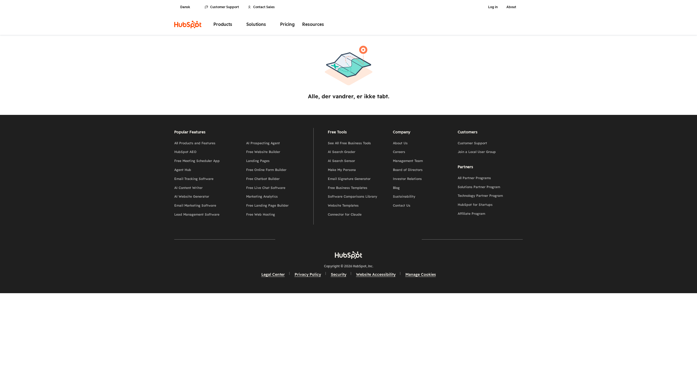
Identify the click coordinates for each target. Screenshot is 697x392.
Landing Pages (258, 161)
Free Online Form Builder (266, 170)
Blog (396, 188)
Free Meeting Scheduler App (197, 161)
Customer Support (224, 7)
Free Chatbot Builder (263, 179)
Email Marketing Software (195, 205)
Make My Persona (342, 170)
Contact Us (401, 205)
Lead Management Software (196, 214)
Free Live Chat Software (265, 188)
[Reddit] (380, 239)
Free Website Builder (263, 152)
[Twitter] (348, 239)
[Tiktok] (395, 239)
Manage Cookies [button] (420, 274)
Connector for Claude (345, 214)
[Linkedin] (364, 239)
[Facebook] (301, 239)
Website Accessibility (376, 274)
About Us (400, 143)
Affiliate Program (471, 214)
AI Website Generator (191, 196)
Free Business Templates (347, 188)
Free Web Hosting (260, 214)
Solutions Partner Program (479, 187)
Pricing (287, 24)
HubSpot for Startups (475, 205)
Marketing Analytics (262, 196)
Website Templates (343, 205)
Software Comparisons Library (352, 196)
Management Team (408, 161)
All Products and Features (194, 143)
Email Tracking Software (193, 179)
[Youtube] (332, 239)
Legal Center (273, 274)
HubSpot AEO (185, 152)
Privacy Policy (308, 274)
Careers (399, 152)
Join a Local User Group (477, 152)
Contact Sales (264, 7)
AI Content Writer (188, 188)
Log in (493, 7)
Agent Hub (182, 170)
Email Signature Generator (349, 179)
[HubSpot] (187, 24)
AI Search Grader (341, 152)
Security (338, 274)
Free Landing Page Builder (267, 205)
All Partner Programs (474, 178)
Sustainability (404, 196)
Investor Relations (407, 179)
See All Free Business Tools (349, 143)
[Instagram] (316, 239)
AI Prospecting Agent (263, 143)
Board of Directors (408, 170)
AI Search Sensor (341, 161)
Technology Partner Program (480, 196)
